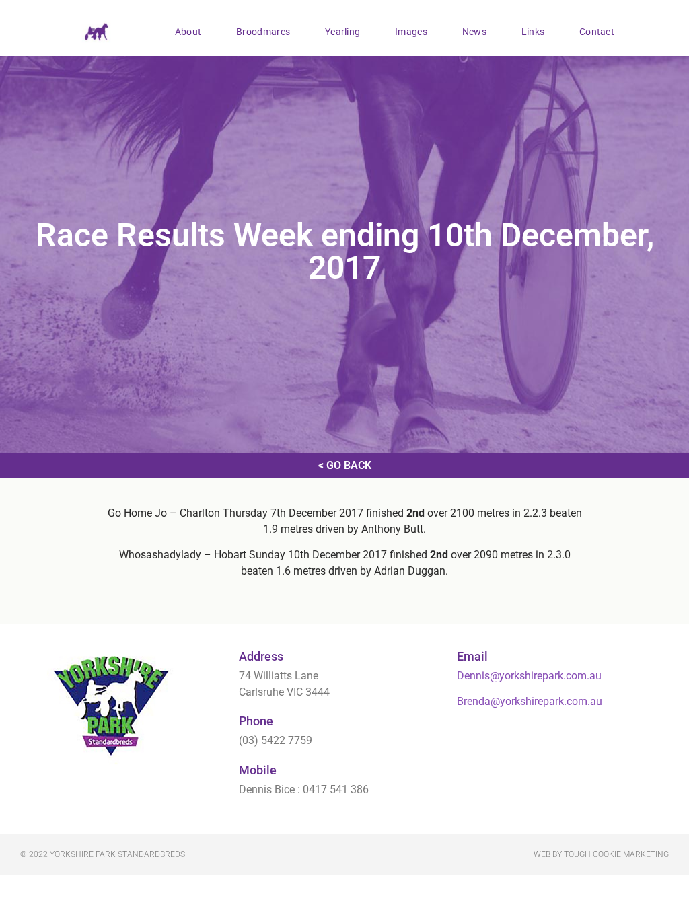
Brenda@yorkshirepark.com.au (529, 701)
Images (411, 31)
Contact (596, 31)
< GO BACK (344, 465)
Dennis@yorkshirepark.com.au (529, 675)
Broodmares (263, 31)
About (188, 31)
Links (533, 31)
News (474, 31)
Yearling (342, 31)
